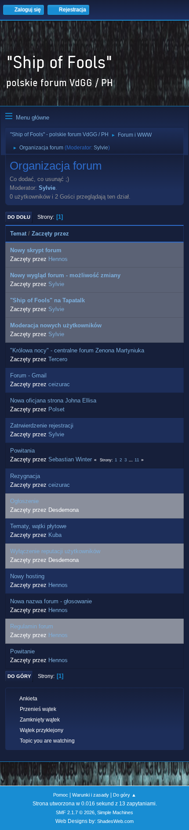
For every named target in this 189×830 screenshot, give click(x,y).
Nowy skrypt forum (36, 250)
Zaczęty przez (50, 233)
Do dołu (18, 217)
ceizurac (59, 384)
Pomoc (60, 794)
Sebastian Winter (70, 459)
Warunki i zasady (90, 794)
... (131, 459)
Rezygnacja (25, 476)
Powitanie (22, 651)
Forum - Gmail (28, 375)
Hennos (58, 259)
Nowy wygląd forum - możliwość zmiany (65, 275)
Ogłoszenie (24, 501)
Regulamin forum (31, 626)
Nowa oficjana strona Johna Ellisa (53, 400)
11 (136, 459)
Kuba (55, 535)
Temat (18, 233)
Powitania (22, 450)
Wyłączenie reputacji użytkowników (55, 551)
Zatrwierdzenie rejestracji (41, 425)
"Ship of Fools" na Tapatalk (47, 300)
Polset (56, 409)
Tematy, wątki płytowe (38, 526)
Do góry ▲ (124, 794)
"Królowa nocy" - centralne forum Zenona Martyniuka (77, 350)
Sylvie (101, 148)
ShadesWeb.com (115, 821)
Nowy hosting (27, 576)
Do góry (19, 676)
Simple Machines (115, 812)
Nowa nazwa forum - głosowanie (51, 601)
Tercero (57, 359)
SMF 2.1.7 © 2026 (75, 812)
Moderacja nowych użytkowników (56, 325)
